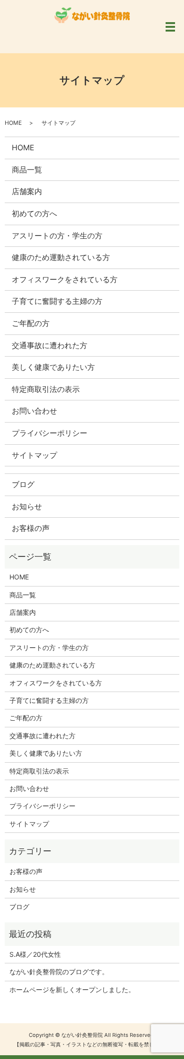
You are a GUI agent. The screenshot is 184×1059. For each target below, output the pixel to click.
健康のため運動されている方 (61, 257)
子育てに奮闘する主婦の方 (57, 301)
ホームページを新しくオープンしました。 (72, 990)
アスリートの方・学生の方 (57, 235)
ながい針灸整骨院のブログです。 (59, 972)
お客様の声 (31, 528)
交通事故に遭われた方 (49, 345)
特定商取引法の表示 (46, 389)
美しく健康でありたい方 (53, 367)
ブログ (23, 484)
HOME (13, 122)
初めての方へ (34, 213)
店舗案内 (27, 191)
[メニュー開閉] (170, 27)
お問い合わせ (34, 410)
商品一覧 (27, 169)
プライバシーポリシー (49, 433)
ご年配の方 (31, 323)
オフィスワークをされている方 (64, 279)
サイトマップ (34, 455)
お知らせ (27, 506)
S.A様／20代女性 (35, 954)
